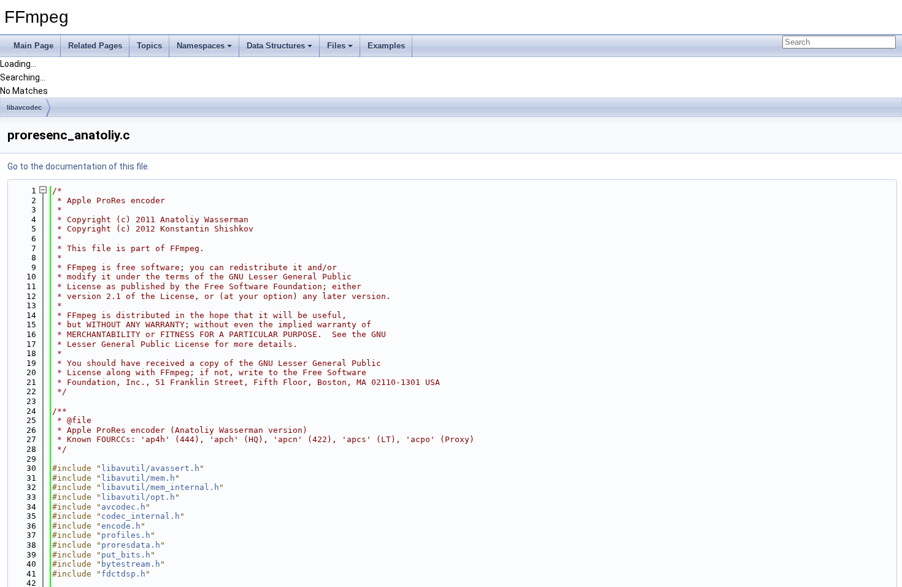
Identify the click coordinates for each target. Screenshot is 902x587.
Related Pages (95, 45)
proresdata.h (130, 545)
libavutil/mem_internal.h (160, 487)
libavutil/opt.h (138, 497)
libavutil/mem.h (138, 478)
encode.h (121, 526)
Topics (149, 45)
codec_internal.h (140, 516)
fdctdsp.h (123, 573)
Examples (386, 45)
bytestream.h (130, 564)
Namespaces (201, 45)
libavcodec (24, 107)
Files (336, 45)
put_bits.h (125, 554)
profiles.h (125, 535)
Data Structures (276, 45)
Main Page (33, 45)
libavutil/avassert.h (150, 468)
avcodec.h (123, 506)
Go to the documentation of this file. (78, 166)
